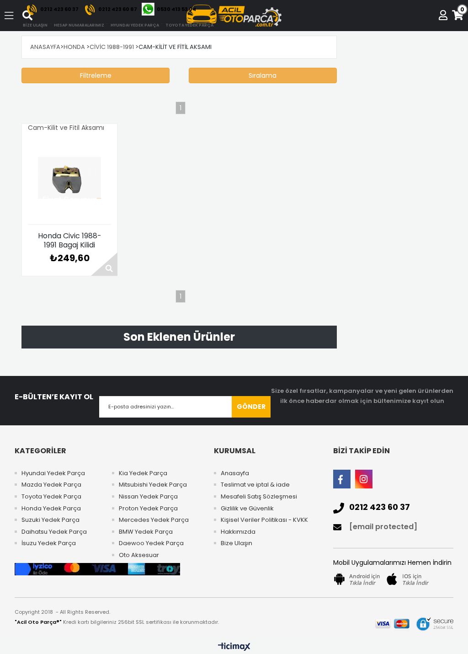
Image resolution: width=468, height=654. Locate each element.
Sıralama (263, 75)
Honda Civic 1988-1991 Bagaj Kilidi (69, 240)
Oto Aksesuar (139, 555)
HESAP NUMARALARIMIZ (79, 25)
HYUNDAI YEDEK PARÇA (135, 25)
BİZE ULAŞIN (35, 25)
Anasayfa (235, 473)
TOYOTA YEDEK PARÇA (189, 25)
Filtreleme (96, 75)
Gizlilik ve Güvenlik (247, 508)
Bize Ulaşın (236, 543)
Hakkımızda (238, 532)
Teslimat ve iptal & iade (255, 484)
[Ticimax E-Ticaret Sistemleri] (234, 647)
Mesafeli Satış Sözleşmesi (259, 496)
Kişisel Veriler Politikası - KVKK (264, 520)
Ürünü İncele (104, 264)
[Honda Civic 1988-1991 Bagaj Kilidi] (69, 177)
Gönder (251, 406)
